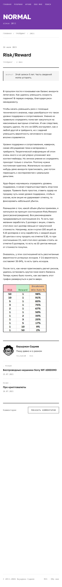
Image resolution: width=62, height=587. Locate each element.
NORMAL (17, 17)
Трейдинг (21, 33)
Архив (28, 4)
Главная (7, 4)
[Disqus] (31, 454)
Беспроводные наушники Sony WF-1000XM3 (30, 369)
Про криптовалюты (14, 387)
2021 (32, 33)
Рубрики (18, 4)
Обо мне (38, 4)
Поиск (48, 4)
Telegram (21, 356)
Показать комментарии (43, 410)
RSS (31, 356)
